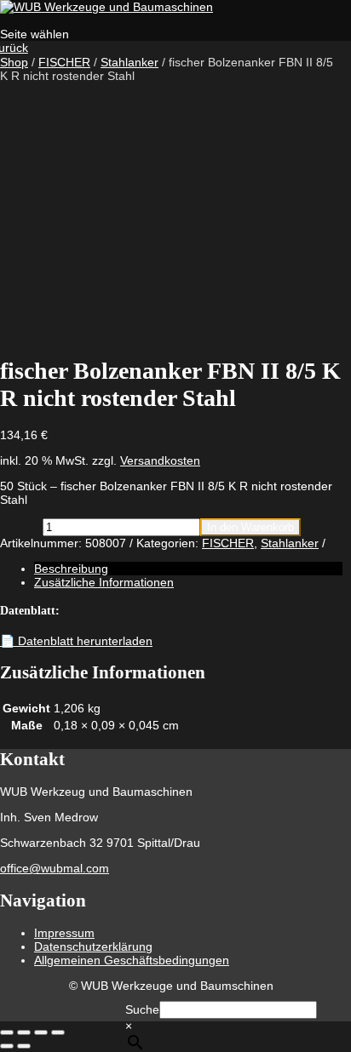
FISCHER (64, 62)
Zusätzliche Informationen (104, 582)
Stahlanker (129, 62)
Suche (142, 1009)
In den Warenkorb (250, 527)
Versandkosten (160, 460)
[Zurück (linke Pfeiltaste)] (7, 1046)
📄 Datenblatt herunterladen (76, 641)
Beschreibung (71, 568)
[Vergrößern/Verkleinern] (7, 1032)
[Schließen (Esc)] (58, 1032)
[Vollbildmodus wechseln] (24, 1032)
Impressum (64, 933)
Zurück (14, 47)
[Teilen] (41, 1032)
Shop (14, 62)
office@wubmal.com (54, 868)
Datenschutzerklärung (93, 946)
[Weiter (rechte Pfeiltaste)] (24, 1046)
